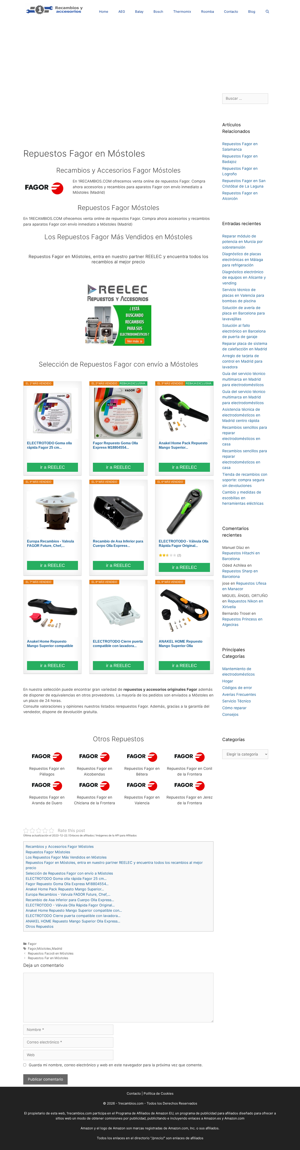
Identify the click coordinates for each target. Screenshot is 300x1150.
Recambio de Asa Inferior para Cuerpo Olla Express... (118, 543)
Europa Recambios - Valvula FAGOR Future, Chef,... (50, 543)
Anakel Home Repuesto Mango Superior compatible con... (50, 644)
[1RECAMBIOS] (55, 9)
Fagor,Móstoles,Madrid (45, 948)
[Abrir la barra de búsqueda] (267, 11)
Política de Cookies (158, 1093)
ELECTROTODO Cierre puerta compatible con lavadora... (118, 644)
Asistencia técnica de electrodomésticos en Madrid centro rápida (241, 415)
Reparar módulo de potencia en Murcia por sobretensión (242, 242)
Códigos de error (237, 687)
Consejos (230, 714)
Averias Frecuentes (239, 694)
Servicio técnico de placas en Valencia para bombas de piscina (243, 295)
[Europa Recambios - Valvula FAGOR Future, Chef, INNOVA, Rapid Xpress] (52, 511)
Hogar (227, 681)
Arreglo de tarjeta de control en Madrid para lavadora (242, 361)
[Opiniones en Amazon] (167, 555)
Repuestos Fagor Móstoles (48, 852)
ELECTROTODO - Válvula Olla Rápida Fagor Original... (183, 543)
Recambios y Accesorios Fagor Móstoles (60, 846)
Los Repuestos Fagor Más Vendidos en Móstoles (66, 857)
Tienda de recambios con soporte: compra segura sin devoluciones (244, 480)
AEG (121, 11)
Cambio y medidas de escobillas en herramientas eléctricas (243, 498)
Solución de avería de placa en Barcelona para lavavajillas (243, 313)
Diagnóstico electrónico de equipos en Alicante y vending (244, 277)
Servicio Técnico (236, 701)
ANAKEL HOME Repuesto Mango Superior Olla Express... (180, 644)
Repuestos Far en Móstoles (48, 958)
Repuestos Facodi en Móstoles (51, 953)
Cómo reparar (234, 708)
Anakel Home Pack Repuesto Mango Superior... (183, 445)
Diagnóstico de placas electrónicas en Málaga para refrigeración (242, 259)
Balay (139, 11)
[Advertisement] (150, 54)
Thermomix (182, 11)
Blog (251, 11)
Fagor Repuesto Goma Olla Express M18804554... (115, 445)
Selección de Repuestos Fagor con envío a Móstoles (69, 873)
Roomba (207, 11)
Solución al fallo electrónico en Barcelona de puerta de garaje (244, 331)
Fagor (32, 944)
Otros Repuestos (39, 926)
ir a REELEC (52, 467)
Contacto (231, 11)
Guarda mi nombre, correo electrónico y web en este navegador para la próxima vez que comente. (116, 1065)
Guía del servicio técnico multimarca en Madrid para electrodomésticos (243, 379)
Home (103, 11)
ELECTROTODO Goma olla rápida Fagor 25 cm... (49, 445)
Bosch (158, 11)
